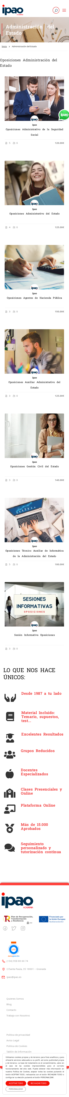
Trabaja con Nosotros (18, 1015)
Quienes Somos (15, 998)
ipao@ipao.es (14, 977)
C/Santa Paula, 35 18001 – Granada (26, 969)
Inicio (4, 46)
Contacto (11, 1009)
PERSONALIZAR (16, 1089)
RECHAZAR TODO (38, 1083)
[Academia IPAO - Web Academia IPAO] (12, 10)
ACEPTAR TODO (16, 1083)
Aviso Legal (12, 1040)
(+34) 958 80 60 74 (17, 960)
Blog (9, 1004)
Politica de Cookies (16, 1046)
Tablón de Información (18, 1051)
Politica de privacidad (18, 1034)
